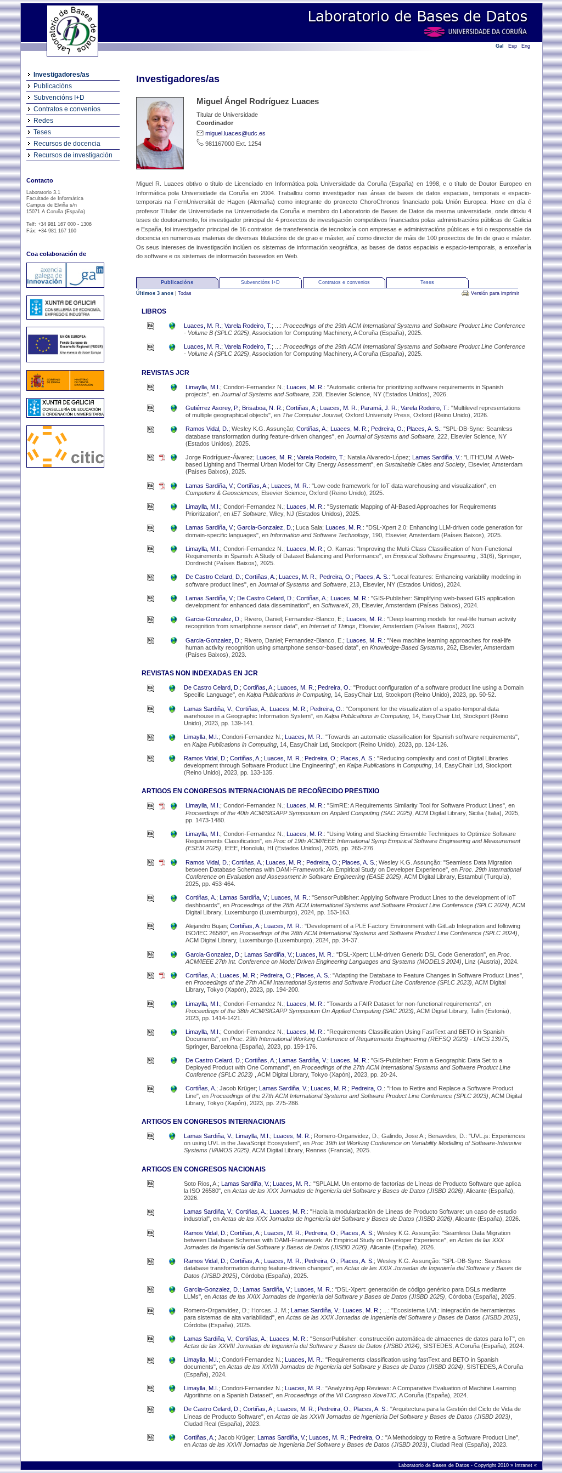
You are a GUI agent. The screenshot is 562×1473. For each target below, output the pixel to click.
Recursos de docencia (66, 143)
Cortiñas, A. (301, 408)
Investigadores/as (61, 74)
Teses (42, 132)
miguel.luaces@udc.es (235, 133)
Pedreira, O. (387, 428)
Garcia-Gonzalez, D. (265, 527)
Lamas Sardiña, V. (436, 457)
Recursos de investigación (73, 155)
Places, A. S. (423, 428)
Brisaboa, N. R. (262, 408)
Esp (512, 46)
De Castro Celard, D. (213, 576)
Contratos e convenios (66, 109)
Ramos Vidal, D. (207, 428)
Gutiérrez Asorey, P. (212, 408)
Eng (525, 46)
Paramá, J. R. (379, 408)
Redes (43, 120)
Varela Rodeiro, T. (248, 325)
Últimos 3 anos (155, 293)
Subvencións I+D (59, 97)
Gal (500, 46)
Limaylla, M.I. (203, 387)
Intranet (524, 1465)
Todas (185, 293)
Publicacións (52, 86)
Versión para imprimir (495, 293)
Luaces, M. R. (202, 325)
